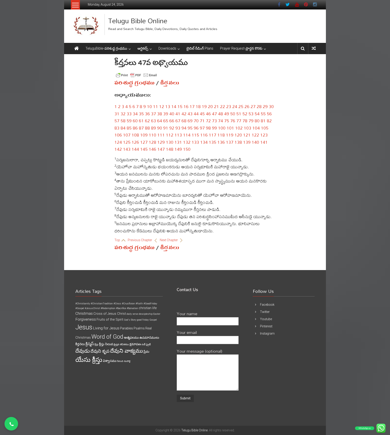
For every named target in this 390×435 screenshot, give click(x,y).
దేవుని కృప (100, 351)
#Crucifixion (128, 303)
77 (238, 120)
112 (169, 134)
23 (228, 106)
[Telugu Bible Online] (76, 48)
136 (221, 142)
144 (135, 149)
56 (269, 113)
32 (123, 113)
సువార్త (127, 361)
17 (192, 106)
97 (202, 127)
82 (269, 120)
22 (222, 106)
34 (135, 113)
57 (116, 120)
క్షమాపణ (135, 344)
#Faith (139, 303)
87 (141, 127)
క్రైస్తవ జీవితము (121, 344)
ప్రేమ (146, 351)
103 (247, 127)
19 (204, 106)
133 (195, 142)
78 (244, 120)
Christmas (84, 313)
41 (177, 113)
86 (135, 127)
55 (263, 113)
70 (196, 120)
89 (153, 127)
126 (135, 142)
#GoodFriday (150, 303)
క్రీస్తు (96, 344)
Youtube (266, 319)
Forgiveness (85, 319)
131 (178, 142)
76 (232, 120)
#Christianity (82, 303)
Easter (156, 313)
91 (165, 127)
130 (169, 142)
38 (159, 113)
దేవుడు (82, 351)
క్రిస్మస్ (90, 344)
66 (171, 120)
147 (161, 149)
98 (208, 127)
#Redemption (108, 308)
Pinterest (266, 326)
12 (161, 106)
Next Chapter (169, 240)
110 (152, 134)
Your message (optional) (199, 351)
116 (204, 134)
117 (212, 134)
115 (195, 134)
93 (177, 127)
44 (196, 113)
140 (255, 142)
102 (239, 127)
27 (253, 106)
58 (123, 120)
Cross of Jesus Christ (109, 314)
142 (118, 149)
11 (155, 106)
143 (126, 149)
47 (214, 113)
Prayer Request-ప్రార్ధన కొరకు (241, 48)
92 (171, 127)
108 (135, 134)
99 (214, 127)
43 (190, 113)
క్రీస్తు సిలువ (106, 344)
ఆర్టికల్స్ (142, 48)
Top (117, 240)
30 (271, 106)
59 (129, 120)
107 (126, 134)
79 (250, 120)
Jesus (83, 327)
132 (186, 142)
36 (147, 113)
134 (204, 142)
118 (221, 134)
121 (247, 134)
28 (259, 106)
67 (177, 120)
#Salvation (132, 308)
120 (238, 134)
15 (179, 106)
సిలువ (120, 361)
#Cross (117, 303)
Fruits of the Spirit (110, 319)
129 (161, 142)
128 (152, 142)
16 (185, 106)
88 (147, 127)
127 (144, 142)
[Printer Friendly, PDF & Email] (136, 75)
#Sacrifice (121, 308)
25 (240, 106)
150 (186, 149)
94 (183, 127)
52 (244, 113)
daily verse (132, 313)
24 (234, 106)
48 (220, 113)
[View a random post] (314, 48)
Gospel (153, 319)
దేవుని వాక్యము (126, 351)
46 (208, 113)
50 (232, 113)
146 (152, 149)
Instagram (267, 333)
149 (178, 149)
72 (208, 120)
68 (183, 120)
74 (220, 120)
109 (144, 134)
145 (144, 149)
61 (141, 120)
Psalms (139, 328)
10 (149, 106)
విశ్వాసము (109, 361)
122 (255, 134)
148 (169, 149)
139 (247, 142)
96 (196, 127)
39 (165, 113)
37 (153, 113)
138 (238, 142)
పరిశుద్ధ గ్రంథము (134, 82)
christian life (148, 308)
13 (167, 106)
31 (116, 113)
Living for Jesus (106, 328)
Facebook (267, 304)
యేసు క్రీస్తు (88, 359)
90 (159, 127)
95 (190, 127)
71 (202, 120)
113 (178, 134)
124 (118, 142)
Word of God (107, 336)
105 (264, 127)
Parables (126, 328)
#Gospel (79, 308)
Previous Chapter (140, 240)
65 (165, 120)
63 (153, 120)
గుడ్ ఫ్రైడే (146, 344)
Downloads (167, 48)
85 (129, 127)
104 (256, 127)
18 (198, 106)
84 (123, 127)
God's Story (130, 319)
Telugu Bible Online (137, 20)
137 (229, 142)
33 (129, 113)
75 (226, 120)
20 (210, 106)
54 (257, 113)
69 (190, 120)
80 (257, 120)
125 (126, 142)
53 (250, 113)
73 (214, 120)
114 (186, 134)
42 (183, 113)
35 (141, 113)
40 (171, 113)
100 (221, 127)
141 (264, 142)
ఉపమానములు (149, 338)
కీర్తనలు (169, 82)
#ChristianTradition (102, 303)
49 (226, 113)
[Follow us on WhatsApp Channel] (11, 423)
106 (118, 134)
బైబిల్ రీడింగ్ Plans (199, 48)
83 (116, 127)
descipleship (146, 313)
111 (161, 134)
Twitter (265, 312)
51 (238, 113)
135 (212, 142)
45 (202, 113)
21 (216, 106)
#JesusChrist (92, 308)
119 (229, 134)
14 (173, 106)
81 (263, 120)
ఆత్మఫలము (131, 338)
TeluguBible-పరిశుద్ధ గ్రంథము (106, 48)
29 (265, 106)
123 (264, 134)
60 (135, 120)
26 (246, 106)
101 (230, 127)
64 (159, 120)
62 (147, 120)
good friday (143, 319)
